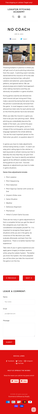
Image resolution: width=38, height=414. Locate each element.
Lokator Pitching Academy (19, 10)
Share (25, 381)
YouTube (21, 363)
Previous (12, 278)
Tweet (16, 381)
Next (28, 278)
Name (5, 297)
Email (5, 309)
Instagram (29, 361)
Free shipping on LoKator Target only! (19, 2)
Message (6, 321)
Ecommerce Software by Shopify (19, 396)
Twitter (20, 361)
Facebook (11, 361)
